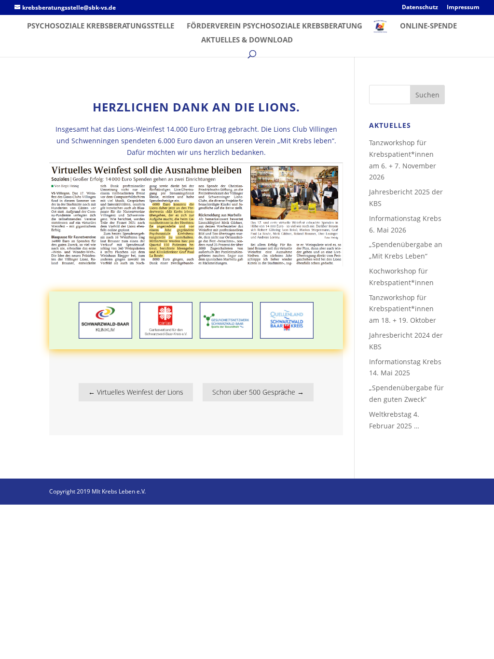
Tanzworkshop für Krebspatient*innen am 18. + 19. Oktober (402, 309)
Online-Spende (428, 26)
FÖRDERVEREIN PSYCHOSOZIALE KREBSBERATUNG (274, 26)
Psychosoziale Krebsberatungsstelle (100, 26)
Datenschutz (420, 7)
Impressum (463, 7)
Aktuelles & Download (247, 40)
